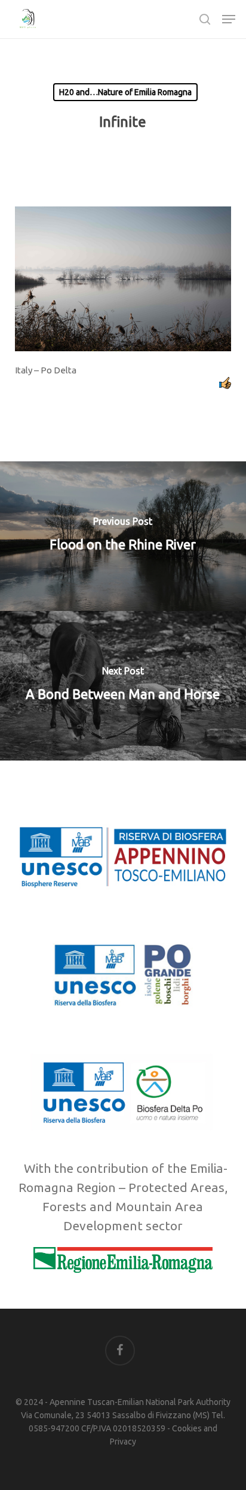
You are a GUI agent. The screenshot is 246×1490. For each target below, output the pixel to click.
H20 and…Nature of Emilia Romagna (125, 92)
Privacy (123, 1441)
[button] (228, 19)
